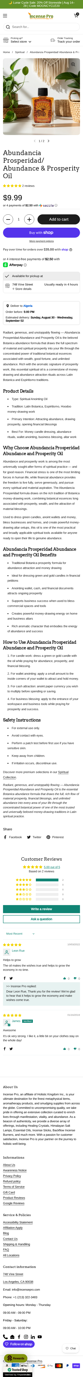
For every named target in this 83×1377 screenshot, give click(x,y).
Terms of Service (14, 1186)
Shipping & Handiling (16, 1244)
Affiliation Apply (13, 1227)
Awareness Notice (15, 1170)
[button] (76, 16)
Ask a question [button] (41, 919)
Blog (6, 1233)
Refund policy (12, 1181)
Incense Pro (34, 1361)
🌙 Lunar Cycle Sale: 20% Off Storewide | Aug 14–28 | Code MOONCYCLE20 (41, 4)
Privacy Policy (12, 1176)
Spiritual (20, 52)
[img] (12, 944)
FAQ (6, 1249)
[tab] (21, 289)
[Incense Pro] (40, 16)
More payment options (41, 241)
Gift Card (9, 1192)
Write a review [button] (41, 909)
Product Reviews (14, 1197)
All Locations (11, 1255)
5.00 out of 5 (52, 867)
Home (6, 52)
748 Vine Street (13, 1274)
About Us (9, 1164)
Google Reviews (13, 1203)
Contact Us (10, 1238)
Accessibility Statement (18, 1222)
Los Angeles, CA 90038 (18, 1281)
